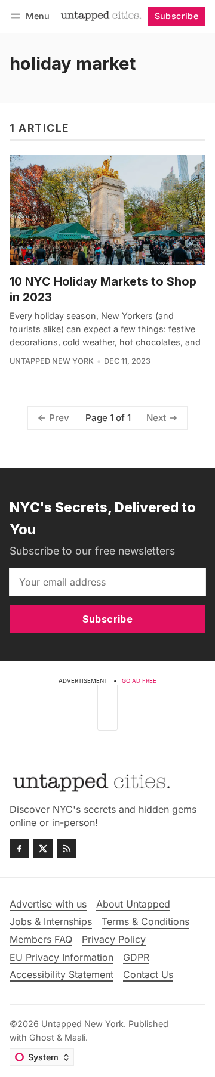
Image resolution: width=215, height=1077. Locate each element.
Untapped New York (52, 361)
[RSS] (66, 848)
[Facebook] (19, 848)
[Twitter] (43, 848)
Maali (74, 1037)
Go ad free (139, 680)
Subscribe (177, 16)
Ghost (41, 1037)
